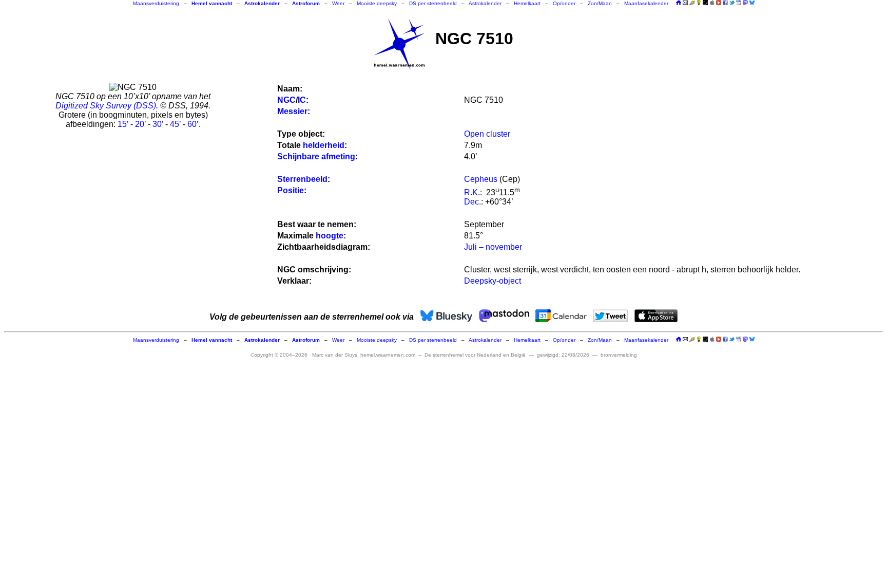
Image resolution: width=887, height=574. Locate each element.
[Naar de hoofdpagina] (678, 3)
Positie (290, 190)
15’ (123, 124)
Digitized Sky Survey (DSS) (105, 105)
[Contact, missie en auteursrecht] (685, 3)
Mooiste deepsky (377, 3)
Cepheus (480, 179)
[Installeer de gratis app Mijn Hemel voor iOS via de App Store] (712, 2)
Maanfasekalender (646, 3)
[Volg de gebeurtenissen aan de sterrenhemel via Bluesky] (752, 2)
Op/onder (564, 3)
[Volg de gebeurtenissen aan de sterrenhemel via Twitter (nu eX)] (732, 2)
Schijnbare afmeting (316, 156)
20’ (140, 124)
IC (302, 100)
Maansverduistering (156, 3)
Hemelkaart (527, 3)
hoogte (329, 235)
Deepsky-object (492, 280)
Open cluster (487, 133)
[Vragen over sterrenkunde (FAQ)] (698, 3)
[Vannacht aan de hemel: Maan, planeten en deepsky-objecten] (692, 3)
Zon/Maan (600, 3)
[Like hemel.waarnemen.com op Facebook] (725, 2)
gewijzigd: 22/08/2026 (563, 355)
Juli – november (493, 247)
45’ (175, 124)
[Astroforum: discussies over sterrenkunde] (705, 3)
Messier (292, 111)
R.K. (472, 192)
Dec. (472, 201)
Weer (338, 3)
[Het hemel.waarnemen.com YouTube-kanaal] (718, 2)
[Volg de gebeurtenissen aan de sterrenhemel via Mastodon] (745, 2)
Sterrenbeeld (302, 179)
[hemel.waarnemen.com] (399, 44)
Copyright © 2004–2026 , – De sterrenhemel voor (388, 355)
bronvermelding (619, 355)
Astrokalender (485, 3)
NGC (286, 100)
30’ (157, 124)
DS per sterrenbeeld (433, 3)
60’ (193, 124)
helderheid (323, 145)
